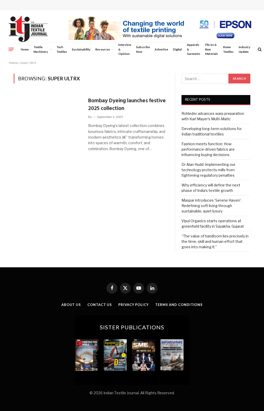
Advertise (161, 49)
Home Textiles (228, 49)
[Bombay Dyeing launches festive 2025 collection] (48, 115)
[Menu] (11, 49)
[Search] (259, 49)
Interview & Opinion (124, 49)
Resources (102, 49)
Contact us (99, 305)
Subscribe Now (143, 49)
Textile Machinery (41, 49)
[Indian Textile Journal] (28, 29)
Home (25, 49)
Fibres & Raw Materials (211, 49)
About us (71, 305)
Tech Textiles (61, 49)
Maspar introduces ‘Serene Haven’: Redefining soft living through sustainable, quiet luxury (211, 205)
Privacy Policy (133, 305)
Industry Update (244, 49)
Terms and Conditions (179, 305)
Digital (177, 49)
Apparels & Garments (193, 49)
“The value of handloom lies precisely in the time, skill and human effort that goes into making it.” (215, 241)
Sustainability (81, 49)
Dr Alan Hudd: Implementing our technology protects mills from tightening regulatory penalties (208, 169)
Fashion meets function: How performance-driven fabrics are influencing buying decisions (208, 149)
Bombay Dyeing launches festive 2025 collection (127, 104)
